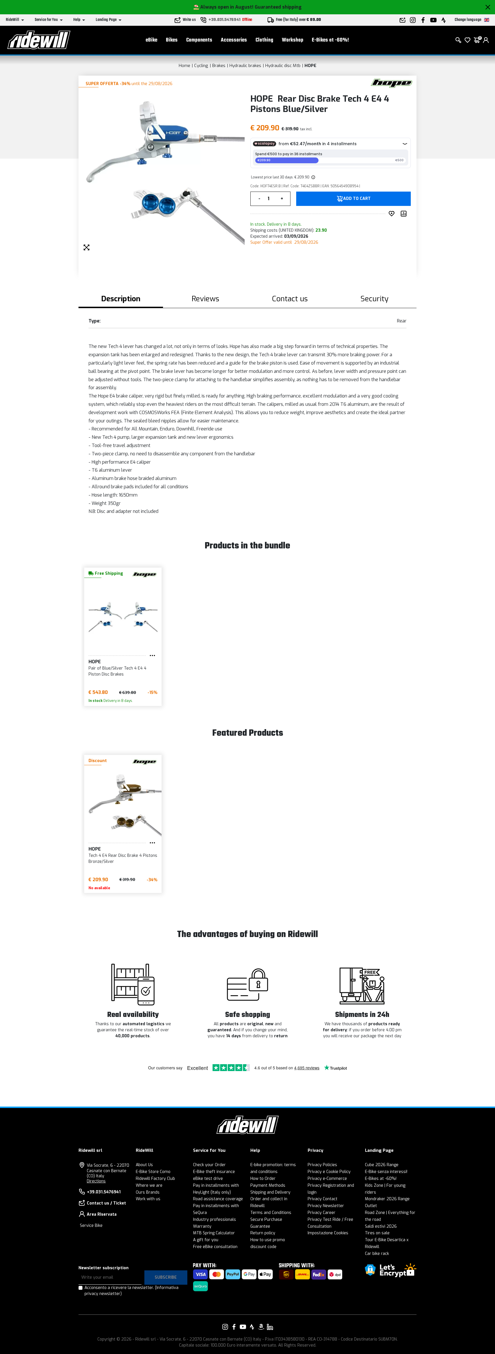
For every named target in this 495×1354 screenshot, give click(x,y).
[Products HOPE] (391, 83)
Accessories (234, 40)
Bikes (172, 40)
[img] (312, 177)
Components (199, 40)
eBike (151, 40)
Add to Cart (357, 199)
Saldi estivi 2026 (381, 1226)
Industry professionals (214, 1219)
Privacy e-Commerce (327, 1178)
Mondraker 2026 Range (387, 1199)
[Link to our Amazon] (261, 1326)
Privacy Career (321, 1212)
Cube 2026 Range (381, 1165)
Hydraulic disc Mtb (282, 65)
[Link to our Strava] (252, 1326)
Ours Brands (148, 1192)
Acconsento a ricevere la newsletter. (131, 1290)
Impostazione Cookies (328, 1233)
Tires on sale (377, 1233)
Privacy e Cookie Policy (329, 1171)
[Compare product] (405, 213)
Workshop (292, 40)
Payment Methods (267, 1185)
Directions (96, 1181)
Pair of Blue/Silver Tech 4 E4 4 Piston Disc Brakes (117, 671)
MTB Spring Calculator (214, 1233)
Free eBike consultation (215, 1246)
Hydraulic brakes (245, 65)
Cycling (201, 65)
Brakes (218, 65)
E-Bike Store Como (153, 1171)
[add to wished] (393, 213)
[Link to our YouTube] (242, 1326)
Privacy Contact (322, 1199)
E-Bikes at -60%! (330, 40)
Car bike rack (377, 1253)
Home (184, 65)
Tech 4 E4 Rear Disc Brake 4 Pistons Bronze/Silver (123, 858)
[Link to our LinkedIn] (269, 1326)
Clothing (264, 40)
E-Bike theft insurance (214, 1171)
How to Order (263, 1178)
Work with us (148, 1199)
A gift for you (205, 1240)
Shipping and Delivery (270, 1192)
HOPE (310, 65)
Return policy (262, 1233)
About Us (144, 1165)
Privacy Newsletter (326, 1206)
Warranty (202, 1226)
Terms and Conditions (270, 1212)
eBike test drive (208, 1178)
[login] (485, 40)
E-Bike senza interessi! (386, 1171)
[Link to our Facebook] (234, 1326)
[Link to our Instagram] (225, 1326)
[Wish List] (467, 40)
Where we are (149, 1185)
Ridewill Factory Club (155, 1178)
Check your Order (209, 1165)
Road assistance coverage (218, 1199)
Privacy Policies (322, 1165)
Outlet (371, 1206)
